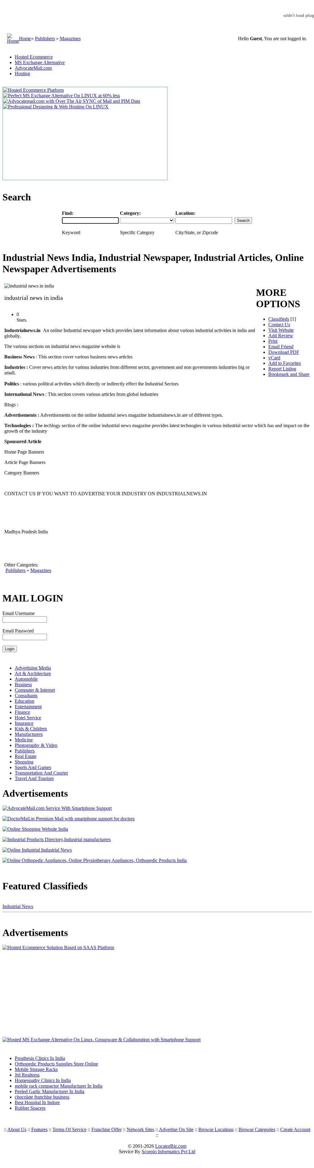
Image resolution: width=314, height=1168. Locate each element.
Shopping (24, 761)
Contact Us (279, 324)
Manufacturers (29, 734)
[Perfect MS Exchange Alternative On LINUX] (61, 95)
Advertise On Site (176, 1129)
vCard (274, 357)
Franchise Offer (106, 1129)
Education (24, 701)
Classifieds (278, 319)
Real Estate (25, 756)
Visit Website (281, 330)
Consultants (26, 695)
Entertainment (28, 706)
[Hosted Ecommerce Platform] (33, 90)
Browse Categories (257, 1129)
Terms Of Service (69, 1129)
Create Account (295, 1129)
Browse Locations (216, 1129)
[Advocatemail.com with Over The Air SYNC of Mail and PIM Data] (71, 101)
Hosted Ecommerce (34, 57)
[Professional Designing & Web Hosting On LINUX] (56, 106)
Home (25, 38)
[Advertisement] (40, 993)
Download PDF (283, 352)
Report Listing (282, 368)
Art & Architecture (33, 673)
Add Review (280, 335)
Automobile (26, 679)
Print (273, 341)
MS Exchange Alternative (40, 62)
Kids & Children (31, 728)
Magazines (70, 38)
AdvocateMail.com (33, 68)
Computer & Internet (35, 690)
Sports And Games (33, 767)
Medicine (24, 739)
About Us (16, 1129)
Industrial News (17, 906)
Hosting (22, 73)
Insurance (24, 723)
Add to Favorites (284, 363)
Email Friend (280, 346)
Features (39, 1129)
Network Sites (140, 1129)
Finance (22, 712)
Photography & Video (36, 745)
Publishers (45, 38)
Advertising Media (33, 668)
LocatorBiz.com (170, 1146)
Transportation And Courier (41, 772)
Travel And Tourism (34, 778)
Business (23, 684)
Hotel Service (28, 717)
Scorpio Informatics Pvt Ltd (168, 1151)
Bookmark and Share (288, 374)
